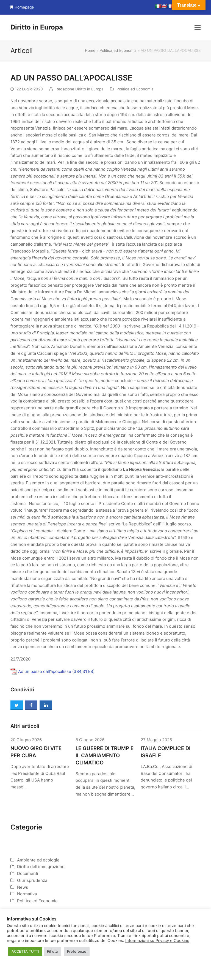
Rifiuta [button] (52, 951)
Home (90, 50)
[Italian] (158, 6)
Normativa (27, 893)
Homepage (24, 7)
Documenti (27, 873)
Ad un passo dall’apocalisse (44, 671)
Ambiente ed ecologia (38, 860)
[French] (170, 6)
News (22, 887)
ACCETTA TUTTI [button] (25, 951)
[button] (198, 27)
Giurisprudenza (32, 880)
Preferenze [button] (76, 951)
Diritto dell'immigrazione (41, 866)
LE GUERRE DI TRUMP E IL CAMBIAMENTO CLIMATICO (105, 755)
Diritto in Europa (36, 27)
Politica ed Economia (118, 50)
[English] (164, 6)
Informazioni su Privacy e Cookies (157, 940)
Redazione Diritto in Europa (79, 89)
